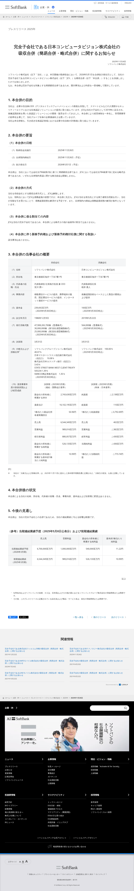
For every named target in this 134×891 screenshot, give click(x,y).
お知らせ (8, 770)
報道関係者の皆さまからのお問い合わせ (69, 846)
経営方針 (8, 802)
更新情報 (8, 773)
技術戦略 (94, 770)
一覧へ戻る (78, 617)
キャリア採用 (96, 805)
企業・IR (16, 17)
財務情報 (8, 809)
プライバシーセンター (52, 874)
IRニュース (9, 822)
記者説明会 (9, 776)
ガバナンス (52, 776)
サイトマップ (100, 874)
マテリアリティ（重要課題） (60, 812)
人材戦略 (94, 773)
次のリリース (117, 617)
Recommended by (112, 685)
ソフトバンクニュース (14, 780)
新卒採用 (94, 802)
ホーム (8, 17)
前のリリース (99, 617)
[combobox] (106, 708)
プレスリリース (36, 17)
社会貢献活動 (53, 780)
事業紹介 (51, 773)
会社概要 (51, 770)
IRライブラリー (11, 805)
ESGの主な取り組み (56, 815)
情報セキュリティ (35, 874)
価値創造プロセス (55, 809)
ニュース (25, 17)
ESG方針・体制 (54, 805)
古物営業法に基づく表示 (84, 874)
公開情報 (51, 783)
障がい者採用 (96, 809)
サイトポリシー (67, 874)
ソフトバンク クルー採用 (101, 812)
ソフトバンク (67, 867)
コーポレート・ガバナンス (16, 819)
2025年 (65, 17)
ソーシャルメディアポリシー (85, 838)
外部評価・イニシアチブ (58, 822)
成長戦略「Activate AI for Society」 (106, 766)
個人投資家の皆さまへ (14, 812)
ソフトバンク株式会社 (52, 17)
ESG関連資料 (53, 819)
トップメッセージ (55, 802)
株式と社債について (13, 815)
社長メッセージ (54, 766)
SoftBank (16, 7)
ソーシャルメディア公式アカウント (51, 838)
